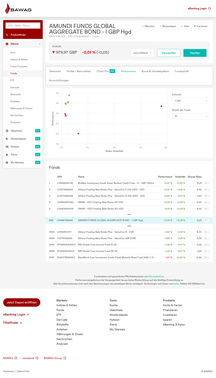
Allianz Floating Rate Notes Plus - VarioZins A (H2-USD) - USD (111, 195)
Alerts (113, 324)
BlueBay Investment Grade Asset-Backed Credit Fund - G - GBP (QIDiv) (116, 183)
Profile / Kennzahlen (79, 71)
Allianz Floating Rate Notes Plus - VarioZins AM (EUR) (107, 238)
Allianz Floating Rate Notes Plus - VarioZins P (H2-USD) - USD (111, 189)
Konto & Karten (172, 305)
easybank (29, 358)
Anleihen (15, 101)
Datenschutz (23, 371)
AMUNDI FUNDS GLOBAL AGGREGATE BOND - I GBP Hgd (110, 220)
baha (176, 283)
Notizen (115, 319)
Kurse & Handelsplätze (155, 71)
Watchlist (149, 26)
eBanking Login (197, 8)
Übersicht (55, 71)
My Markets (117, 329)
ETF (12, 80)
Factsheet (201, 26)
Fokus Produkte (18, 66)
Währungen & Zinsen (21, 108)
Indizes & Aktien (19, 59)
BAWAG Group (53, 358)
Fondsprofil (181, 71)
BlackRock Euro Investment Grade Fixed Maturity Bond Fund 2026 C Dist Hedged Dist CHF (117, 257)
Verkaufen (168, 53)
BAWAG (8, 358)
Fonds (13, 73)
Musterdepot (169, 26)
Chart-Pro (103, 71)
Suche (114, 305)
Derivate (14, 87)
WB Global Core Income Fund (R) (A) (98, 251)
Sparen (167, 319)
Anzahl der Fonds (181, 110)
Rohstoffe (15, 94)
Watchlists (116, 310)
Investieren (170, 314)
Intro (12, 52)
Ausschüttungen (59, 80)
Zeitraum (177, 94)
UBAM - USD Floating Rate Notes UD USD (100, 202)
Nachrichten (16, 115)
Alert (186, 26)
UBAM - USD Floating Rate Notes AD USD (100, 208)
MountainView (156, 276)
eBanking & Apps (174, 324)
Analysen (15, 122)
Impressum (8, 371)
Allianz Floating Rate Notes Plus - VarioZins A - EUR (106, 232)
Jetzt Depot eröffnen (22, 302)
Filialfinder (11, 323)
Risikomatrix (128, 71)
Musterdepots (119, 314)
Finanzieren (170, 310)
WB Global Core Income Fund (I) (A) (97, 244)
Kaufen (195, 53)
